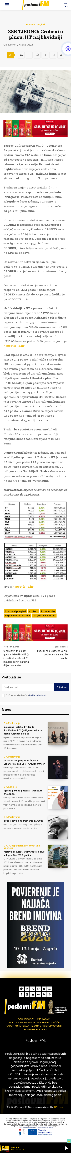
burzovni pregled (15, 611)
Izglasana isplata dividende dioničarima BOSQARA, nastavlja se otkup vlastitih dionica (22, 730)
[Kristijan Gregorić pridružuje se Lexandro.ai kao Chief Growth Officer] (58, 767)
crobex (33, 611)
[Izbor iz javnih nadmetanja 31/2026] (58, 827)
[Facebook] (29, 55)
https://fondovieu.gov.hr (25, 1127)
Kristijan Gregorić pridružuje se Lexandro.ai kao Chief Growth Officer (24, 762)
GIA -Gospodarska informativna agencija (21, 847)
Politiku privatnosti (37, 695)
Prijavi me (62, 687)
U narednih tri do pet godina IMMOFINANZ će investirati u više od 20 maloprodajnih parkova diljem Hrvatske (16, 658)
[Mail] (38, 994)
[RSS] (44, 994)
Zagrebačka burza (44, 615)
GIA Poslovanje (11, 723)
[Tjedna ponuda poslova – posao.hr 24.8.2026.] (58, 797)
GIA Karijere (10, 787)
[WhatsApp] (37, 55)
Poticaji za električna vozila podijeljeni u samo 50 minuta (52, 654)
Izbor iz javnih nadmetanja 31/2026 (23, 820)
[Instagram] (27, 994)
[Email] (52, 55)
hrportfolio (48, 611)
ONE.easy (59, 1107)
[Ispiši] (60, 55)
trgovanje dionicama (17, 615)
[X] (45, 55)
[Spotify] (21, 989)
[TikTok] (27, 989)
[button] (66, 1148)
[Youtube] (44, 989)
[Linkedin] (21, 55)
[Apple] (49, 994)
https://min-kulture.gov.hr (44, 1127)
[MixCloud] (49, 989)
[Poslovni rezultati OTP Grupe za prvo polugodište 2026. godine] (58, 856)
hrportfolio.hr (13, 346)
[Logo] (35, 1006)
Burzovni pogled (35, 24)
